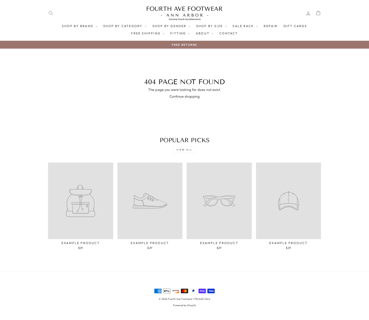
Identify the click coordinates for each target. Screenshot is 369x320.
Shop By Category (123, 26)
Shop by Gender (170, 26)
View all (184, 149)
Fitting (178, 33)
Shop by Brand (78, 26)
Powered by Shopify (184, 305)
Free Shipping (146, 33)
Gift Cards (295, 26)
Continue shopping (185, 96)
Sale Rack (244, 26)
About (203, 33)
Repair (271, 26)
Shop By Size (210, 26)
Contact (228, 33)
